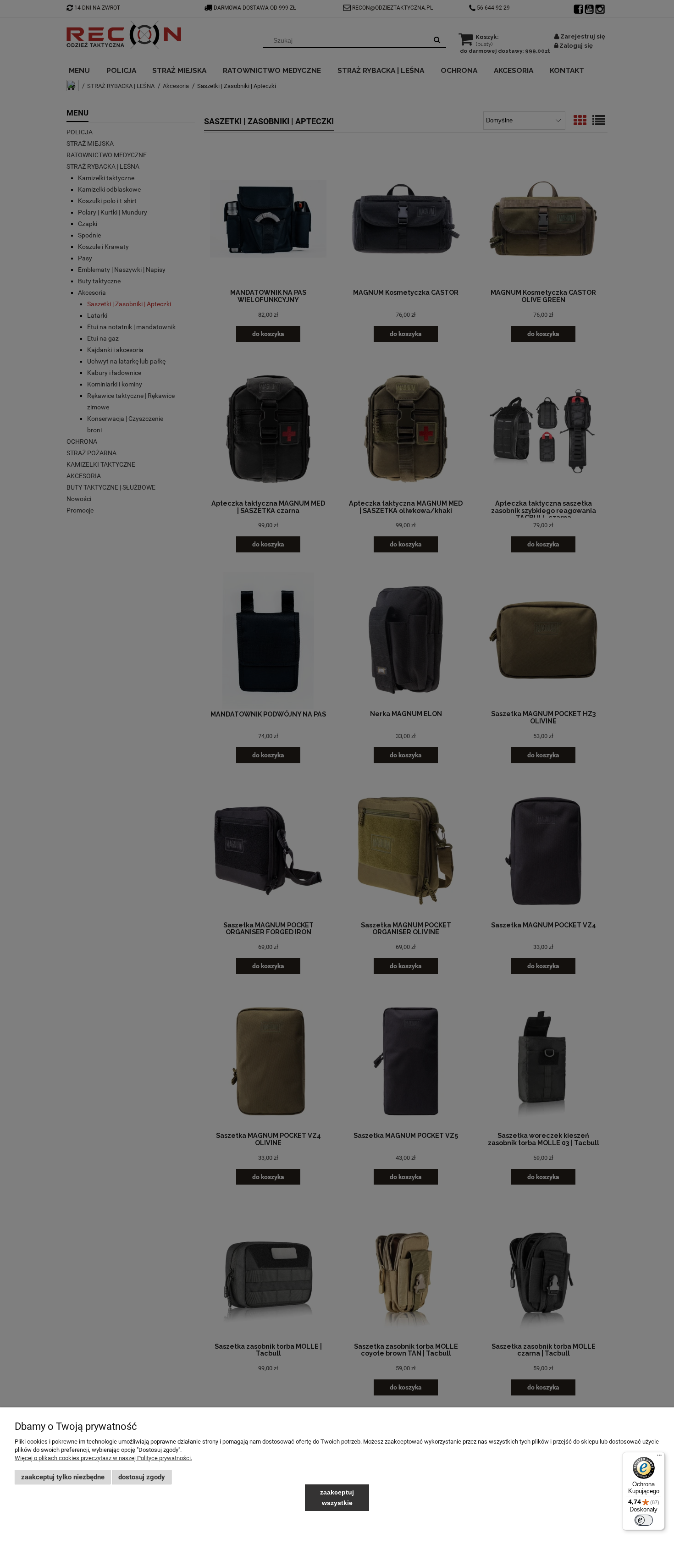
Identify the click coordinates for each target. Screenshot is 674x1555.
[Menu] (659, 1457)
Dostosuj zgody (141, 1477)
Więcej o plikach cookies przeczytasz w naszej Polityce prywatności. (103, 1458)
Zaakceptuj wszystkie (337, 1497)
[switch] (644, 1520)
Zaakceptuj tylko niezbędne (63, 1477)
